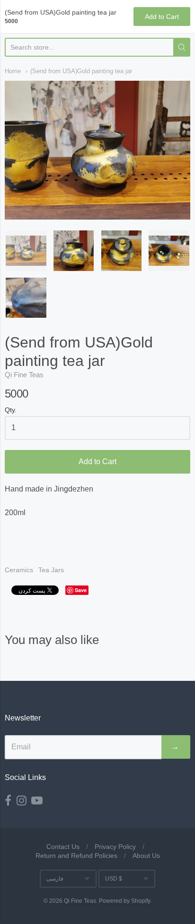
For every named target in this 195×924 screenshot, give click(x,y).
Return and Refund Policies (76, 855)
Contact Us (63, 846)
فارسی (54, 878)
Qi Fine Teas (24, 375)
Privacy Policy (115, 846)
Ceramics (19, 570)
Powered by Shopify (124, 901)
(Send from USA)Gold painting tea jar (81, 71)
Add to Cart (97, 462)
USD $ (113, 878)
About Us (146, 855)
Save (81, 589)
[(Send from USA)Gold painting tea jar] (26, 250)
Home (13, 71)
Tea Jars (51, 570)
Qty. (11, 410)
